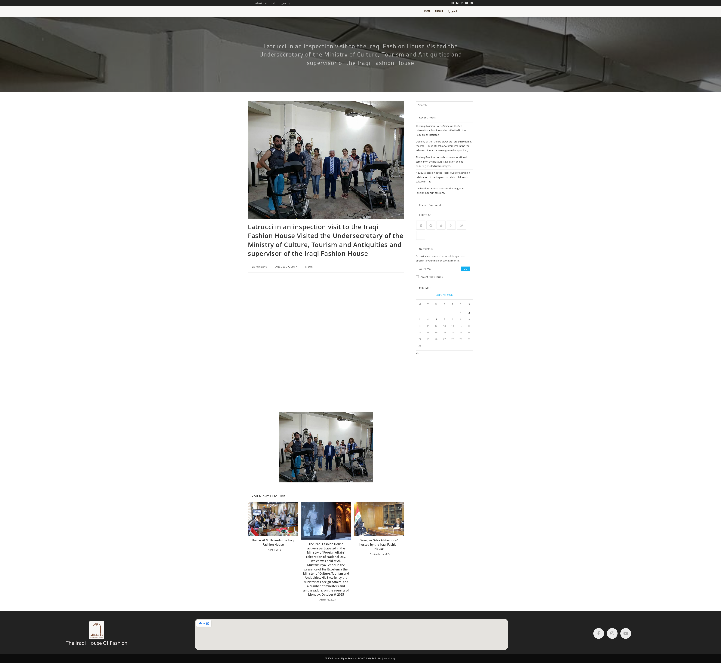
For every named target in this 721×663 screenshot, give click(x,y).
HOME (427, 11)
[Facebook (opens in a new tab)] (457, 3)
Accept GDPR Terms (432, 277)
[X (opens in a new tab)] (452, 3)
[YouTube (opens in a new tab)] (466, 3)
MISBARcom (331, 658)
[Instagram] (441, 225)
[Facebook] (430, 225)
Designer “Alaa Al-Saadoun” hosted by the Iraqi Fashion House (378, 544)
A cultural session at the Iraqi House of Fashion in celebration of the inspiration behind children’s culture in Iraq (443, 177)
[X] (420, 225)
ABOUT (439, 11)
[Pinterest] (451, 225)
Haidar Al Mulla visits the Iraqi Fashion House (273, 542)
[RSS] (420, 235)
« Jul (418, 353)
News (309, 266)
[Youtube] (625, 633)
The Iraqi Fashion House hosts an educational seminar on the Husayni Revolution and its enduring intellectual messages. (441, 161)
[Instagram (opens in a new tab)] (462, 3)
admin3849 (259, 266)
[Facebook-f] (598, 633)
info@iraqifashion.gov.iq (269, 3)
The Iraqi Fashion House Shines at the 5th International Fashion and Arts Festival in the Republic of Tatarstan (441, 130)
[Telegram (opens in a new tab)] (471, 3)
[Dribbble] (461, 225)
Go (465, 268)
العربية (452, 11)
